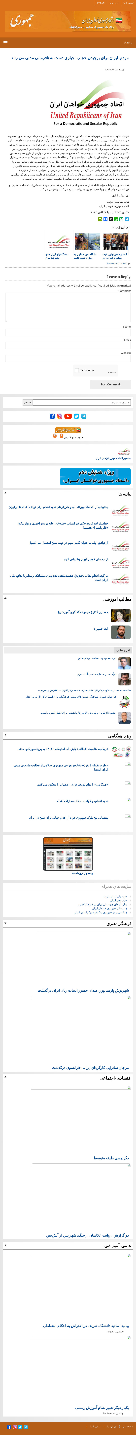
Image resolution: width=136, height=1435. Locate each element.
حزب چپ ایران (118, 900)
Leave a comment (117, 263)
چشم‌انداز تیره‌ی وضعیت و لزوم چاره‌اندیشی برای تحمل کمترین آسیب (78, 712)
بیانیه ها (125, 493)
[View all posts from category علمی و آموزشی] (5, 1246)
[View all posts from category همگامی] (5, 736)
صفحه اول (128, 1426)
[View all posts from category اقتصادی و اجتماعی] (5, 1078)
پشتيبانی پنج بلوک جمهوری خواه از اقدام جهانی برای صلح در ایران (68, 817)
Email (127, 339)
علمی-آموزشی (118, 1245)
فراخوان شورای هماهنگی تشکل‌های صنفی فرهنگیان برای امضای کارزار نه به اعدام (71, 696)
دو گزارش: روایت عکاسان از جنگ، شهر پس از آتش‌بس (87, 1235)
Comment (124, 291)
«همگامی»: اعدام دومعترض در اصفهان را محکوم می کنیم (72, 784)
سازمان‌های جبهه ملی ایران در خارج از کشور (102, 904)
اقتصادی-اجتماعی (116, 1078)
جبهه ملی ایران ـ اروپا (115, 896)
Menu (128, 42)
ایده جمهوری (100, 629)
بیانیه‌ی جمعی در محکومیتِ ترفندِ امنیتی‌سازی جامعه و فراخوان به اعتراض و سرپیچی (84, 690)
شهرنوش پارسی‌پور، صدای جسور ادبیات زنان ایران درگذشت (83, 990)
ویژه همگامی (120, 735)
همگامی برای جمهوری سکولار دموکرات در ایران (100, 912)
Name (127, 326)
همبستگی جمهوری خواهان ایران (109, 908)
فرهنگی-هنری (119, 923)
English (100, 2)
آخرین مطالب (123, 650)
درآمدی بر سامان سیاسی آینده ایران (96, 674)
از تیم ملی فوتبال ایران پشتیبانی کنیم (86, 559)
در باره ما (114, 2)
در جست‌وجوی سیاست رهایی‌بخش (97, 658)
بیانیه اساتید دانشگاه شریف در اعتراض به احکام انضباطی (86, 1325)
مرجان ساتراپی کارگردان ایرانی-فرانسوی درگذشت (90, 1067)
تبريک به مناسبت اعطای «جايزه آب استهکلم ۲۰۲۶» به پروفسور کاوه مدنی (63, 749)
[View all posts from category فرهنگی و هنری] (5, 924)
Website (126, 353)
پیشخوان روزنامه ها (82, 873)
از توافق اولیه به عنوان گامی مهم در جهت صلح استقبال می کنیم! (69, 543)
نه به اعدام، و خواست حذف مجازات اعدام (82, 801)
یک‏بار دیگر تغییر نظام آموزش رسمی (102, 1407)
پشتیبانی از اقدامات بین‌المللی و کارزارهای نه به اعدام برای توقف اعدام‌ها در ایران (58, 507)
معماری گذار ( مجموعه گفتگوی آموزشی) (83, 612)
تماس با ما (128, 2)
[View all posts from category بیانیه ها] (5, 494)
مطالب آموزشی (117, 599)
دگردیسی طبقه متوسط (111, 1157)
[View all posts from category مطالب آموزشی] (5, 599)
